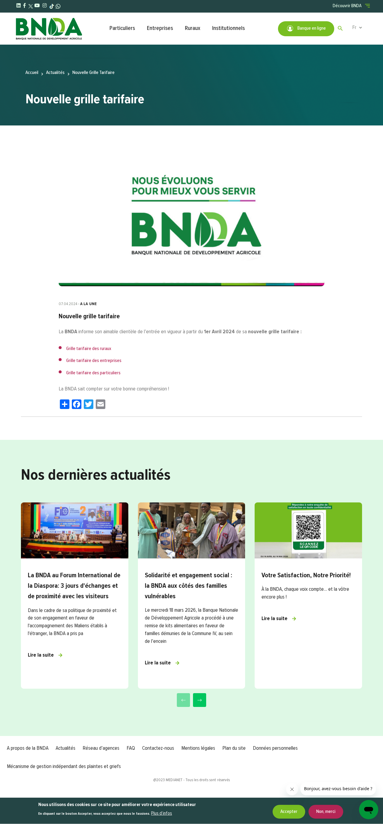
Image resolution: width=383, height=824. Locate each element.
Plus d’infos (161, 813)
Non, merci (325, 811)
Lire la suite (41, 655)
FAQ (131, 748)
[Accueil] (59, 28)
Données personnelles (275, 748)
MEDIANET (174, 780)
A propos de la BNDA (27, 748)
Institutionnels (228, 28)
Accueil (31, 72)
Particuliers (122, 28)
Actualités (55, 72)
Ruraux (192, 28)
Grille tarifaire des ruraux (88, 348)
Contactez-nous (158, 748)
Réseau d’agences (101, 748)
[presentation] (183, 700)
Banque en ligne (311, 28)
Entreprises (160, 28)
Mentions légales (198, 748)
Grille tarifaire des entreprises (93, 360)
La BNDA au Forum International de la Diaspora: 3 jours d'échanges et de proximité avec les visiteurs (74, 586)
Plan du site (234, 748)
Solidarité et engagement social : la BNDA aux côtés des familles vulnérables (188, 586)
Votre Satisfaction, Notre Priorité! (306, 575)
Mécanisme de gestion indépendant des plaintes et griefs (64, 766)
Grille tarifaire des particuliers (93, 373)
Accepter (288, 811)
